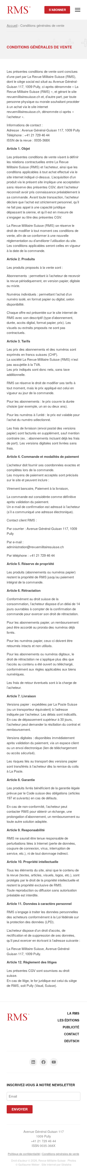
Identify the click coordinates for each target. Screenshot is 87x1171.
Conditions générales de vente (60, 1154)
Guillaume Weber (28, 1164)
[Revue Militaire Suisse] (19, 7)
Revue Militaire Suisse (52, 1160)
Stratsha (66, 1164)
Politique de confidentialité (24, 1154)
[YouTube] (54, 1062)
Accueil (12, 25)
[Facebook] (43, 1062)
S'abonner (57, 10)
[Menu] (77, 9)
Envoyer (20, 1109)
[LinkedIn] (33, 1062)
